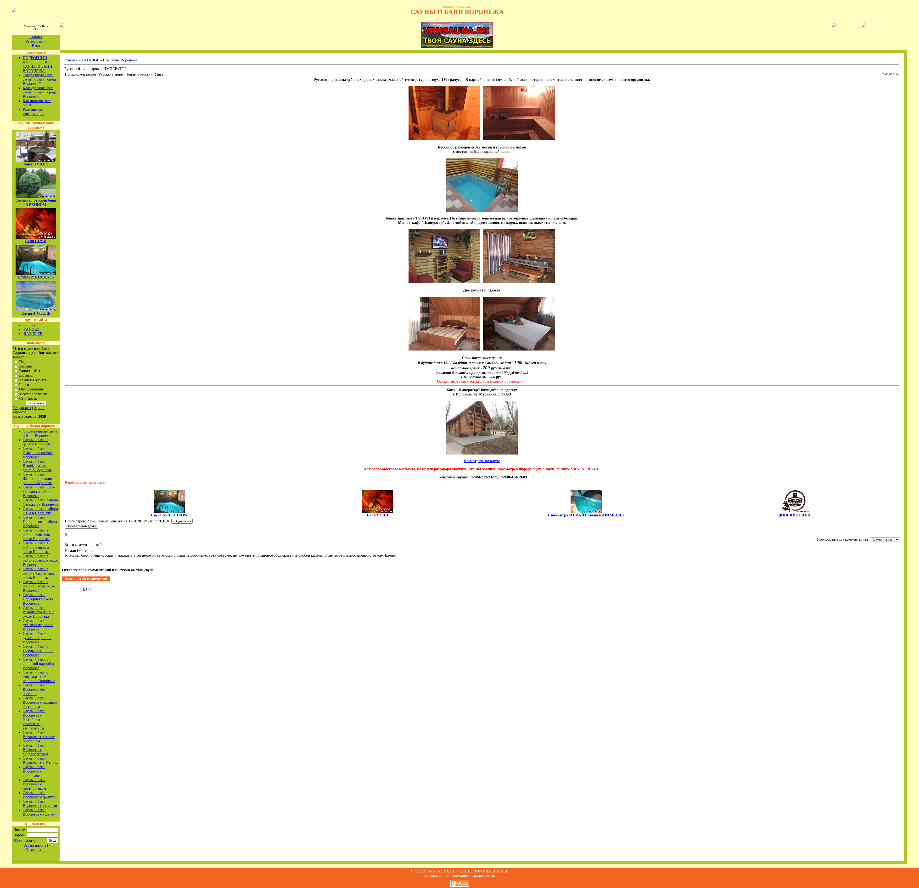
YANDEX (31, 329)
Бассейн (25, 366)
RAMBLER (33, 334)
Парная (25, 362)
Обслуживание (31, 389)
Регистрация (36, 41)
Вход (36, 46)
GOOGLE (32, 325)
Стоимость (28, 398)
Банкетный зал (31, 371)
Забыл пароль (35, 845)
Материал (86, 550)
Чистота (25, 385)
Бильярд (26, 375)
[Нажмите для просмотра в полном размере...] (444, 139)
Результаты (22, 408)
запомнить (26, 841)
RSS (36, 28)
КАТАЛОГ (90, 60)
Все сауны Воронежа (120, 60)
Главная (35, 37)
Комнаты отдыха (33, 380)
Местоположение (33, 394)
